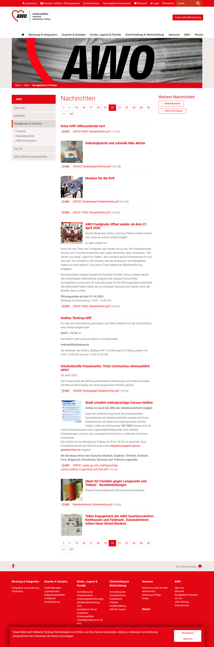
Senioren (174, 34)
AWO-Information (26, 140)
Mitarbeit (19, 115)
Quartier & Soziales (74, 34)
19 (105, 107)
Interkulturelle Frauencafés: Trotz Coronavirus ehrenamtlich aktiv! (105, 368)
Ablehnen (188, 638)
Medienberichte (25, 136)
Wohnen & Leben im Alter (155, 587)
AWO (187, 34)
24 (141, 107)
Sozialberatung (52, 602)
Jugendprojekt (51, 591)
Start (17, 85)
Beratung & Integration (43, 34)
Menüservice (148, 591)
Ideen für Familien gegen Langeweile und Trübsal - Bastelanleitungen (115, 483)
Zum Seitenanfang (186, 566)
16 (83, 107)
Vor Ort (18, 148)
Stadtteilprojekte (52, 587)
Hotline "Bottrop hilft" (76, 318)
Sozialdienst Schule (87, 609)
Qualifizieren (116, 599)
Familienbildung (118, 606)
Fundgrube (50, 598)
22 (126, 107)
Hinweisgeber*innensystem (117, 3)
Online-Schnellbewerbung (188, 17)
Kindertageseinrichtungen (90, 599)
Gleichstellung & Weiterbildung (144, 34)
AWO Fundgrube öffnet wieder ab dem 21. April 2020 (116, 226)
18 (97, 107)
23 (133, 107)
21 (119, 107)
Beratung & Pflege (151, 595)
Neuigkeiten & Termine (34, 123)
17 (90, 107)
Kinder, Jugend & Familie (105, 34)
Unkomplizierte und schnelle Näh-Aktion (115, 143)
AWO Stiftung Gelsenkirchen (30, 156)
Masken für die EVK (100, 178)
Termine (21, 131)
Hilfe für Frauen (118, 609)
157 (71, 114)
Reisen (199, 34)
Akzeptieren (188, 633)
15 (76, 107)
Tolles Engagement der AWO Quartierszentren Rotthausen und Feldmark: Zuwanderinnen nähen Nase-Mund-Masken (119, 519)
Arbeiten (114, 602)
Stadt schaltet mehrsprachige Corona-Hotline (119, 403)
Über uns (19, 108)
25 (148, 107)
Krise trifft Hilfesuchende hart (83, 126)
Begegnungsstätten (54, 595)
